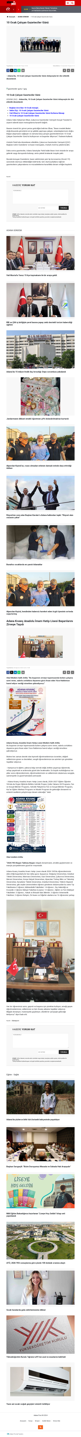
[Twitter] (11, 70)
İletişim (37, 1421)
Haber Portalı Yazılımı (16, 1434)
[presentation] (13, 9)
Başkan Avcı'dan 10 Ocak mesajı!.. (24, 108)
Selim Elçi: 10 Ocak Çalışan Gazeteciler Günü (29, 110)
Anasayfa (12, 17)
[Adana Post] (12, 3)
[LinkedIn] (15, 70)
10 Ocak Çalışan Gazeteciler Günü (24, 116)
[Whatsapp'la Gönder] (19, 70)
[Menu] (68, 3)
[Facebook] (8, 70)
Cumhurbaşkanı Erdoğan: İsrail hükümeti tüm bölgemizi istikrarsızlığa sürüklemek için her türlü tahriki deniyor (45, 9)
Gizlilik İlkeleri (46, 1421)
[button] (64, 70)
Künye (30, 1421)
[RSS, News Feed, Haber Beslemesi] (40, 1427)
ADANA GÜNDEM (23, 17)
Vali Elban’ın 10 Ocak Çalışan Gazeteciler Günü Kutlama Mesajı (36, 113)
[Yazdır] (23, 70)
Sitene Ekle (56, 1421)
